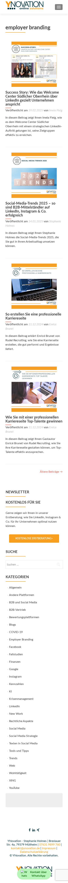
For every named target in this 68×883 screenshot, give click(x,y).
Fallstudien (16, 654)
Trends (13, 758)
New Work (16, 713)
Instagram (15, 676)
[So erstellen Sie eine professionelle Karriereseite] (34, 286)
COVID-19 (16, 632)
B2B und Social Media (23, 602)
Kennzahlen (16, 684)
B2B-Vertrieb (17, 609)
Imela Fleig (55, 110)
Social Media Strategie (23, 736)
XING (12, 780)
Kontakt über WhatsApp (38, 874)
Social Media (17, 728)
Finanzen (14, 661)
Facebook (15, 647)
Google (13, 669)
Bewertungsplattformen (24, 617)
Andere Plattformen (21, 595)
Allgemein (15, 587)
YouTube (14, 788)
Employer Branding (21, 639)
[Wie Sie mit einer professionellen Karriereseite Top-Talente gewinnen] (34, 389)
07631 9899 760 (49, 844)
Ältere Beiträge (51, 471)
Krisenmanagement (21, 698)
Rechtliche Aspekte (21, 721)
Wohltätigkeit (17, 773)
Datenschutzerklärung (34, 851)
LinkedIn (14, 706)
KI (10, 691)
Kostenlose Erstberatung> (34, 538)
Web (12, 765)
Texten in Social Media (23, 743)
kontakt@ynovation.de (25, 848)
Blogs (12, 624)
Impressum (49, 848)
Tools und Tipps (19, 750)
